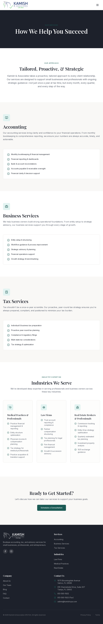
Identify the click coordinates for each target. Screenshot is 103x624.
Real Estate (58, 568)
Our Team (7, 585)
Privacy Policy (86, 615)
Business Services (61, 544)
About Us (7, 581)
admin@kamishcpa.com (67, 601)
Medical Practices (61, 564)
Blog (5, 589)
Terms (97, 615)
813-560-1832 (63, 593)
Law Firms (58, 559)
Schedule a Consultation (51, 508)
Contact (6, 598)
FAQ (4, 594)
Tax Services (59, 548)
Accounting (58, 539)
